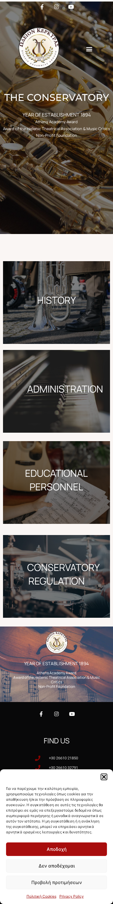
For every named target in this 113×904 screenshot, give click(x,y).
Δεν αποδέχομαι (57, 866)
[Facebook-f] (41, 714)
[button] (104, 777)
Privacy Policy (71, 896)
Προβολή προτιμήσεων (56, 882)
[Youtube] (72, 714)
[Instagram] (56, 714)
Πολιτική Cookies (41, 896)
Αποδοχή (57, 849)
